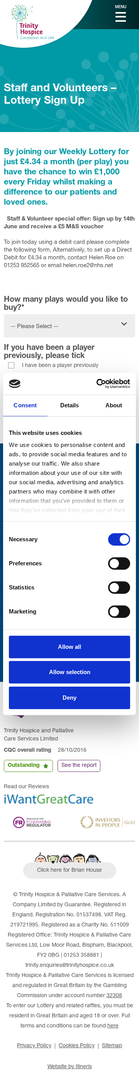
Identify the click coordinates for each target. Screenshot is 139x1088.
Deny (69, 697)
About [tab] (113, 405)
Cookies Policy (77, 1046)
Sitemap (112, 1046)
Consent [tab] (25, 405)
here (113, 1026)
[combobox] (69, 322)
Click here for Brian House (69, 870)
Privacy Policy (34, 1046)
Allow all (69, 646)
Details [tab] (69, 405)
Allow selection (69, 672)
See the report (79, 765)
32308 (114, 996)
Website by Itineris (69, 1067)
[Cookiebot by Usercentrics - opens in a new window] (98, 384)
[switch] (119, 563)
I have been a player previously (60, 365)
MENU (120, 7)
